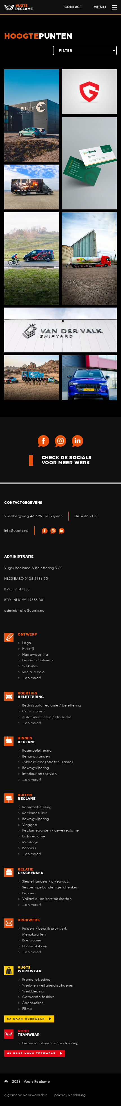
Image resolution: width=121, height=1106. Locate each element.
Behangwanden (36, 756)
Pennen (28, 893)
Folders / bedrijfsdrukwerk (44, 928)
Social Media (33, 671)
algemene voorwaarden (25, 1095)
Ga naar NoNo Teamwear (31, 1053)
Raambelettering (37, 750)
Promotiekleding (36, 979)
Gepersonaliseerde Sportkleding (50, 1043)
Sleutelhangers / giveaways (46, 881)
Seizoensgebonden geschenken (50, 887)
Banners (29, 848)
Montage (30, 842)
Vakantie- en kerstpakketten (47, 898)
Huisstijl (28, 648)
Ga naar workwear (26, 1018)
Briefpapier (32, 940)
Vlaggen (29, 824)
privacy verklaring (70, 1095)
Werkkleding (33, 991)
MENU (99, 7)
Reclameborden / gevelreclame (50, 830)
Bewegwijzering (35, 767)
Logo (26, 642)
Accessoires (33, 1002)
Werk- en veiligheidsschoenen (48, 985)
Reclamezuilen (35, 813)
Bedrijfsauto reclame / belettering (51, 705)
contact (73, 7)
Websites (30, 666)
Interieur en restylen (39, 773)
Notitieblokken (34, 946)
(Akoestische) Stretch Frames (47, 761)
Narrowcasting (35, 654)
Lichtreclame (33, 836)
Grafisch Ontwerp (37, 660)
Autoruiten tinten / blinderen (46, 717)
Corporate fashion (38, 996)
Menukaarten (34, 934)
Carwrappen (33, 711)
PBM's (27, 1008)
